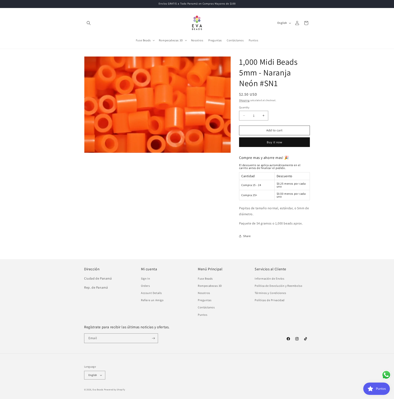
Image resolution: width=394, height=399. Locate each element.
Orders (145, 286)
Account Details (151, 293)
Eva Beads (98, 389)
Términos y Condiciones (270, 293)
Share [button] (247, 236)
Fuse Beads (205, 278)
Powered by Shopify (114, 389)
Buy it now (274, 142)
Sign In (145, 278)
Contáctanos (206, 307)
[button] (88, 23)
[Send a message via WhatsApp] (386, 374)
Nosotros (204, 293)
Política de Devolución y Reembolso (278, 286)
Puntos (202, 315)
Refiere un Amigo (152, 300)
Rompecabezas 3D (210, 286)
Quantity (244, 107)
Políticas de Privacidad (270, 300)
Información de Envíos (269, 278)
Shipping (244, 100)
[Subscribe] (153, 338)
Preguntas (204, 300)
